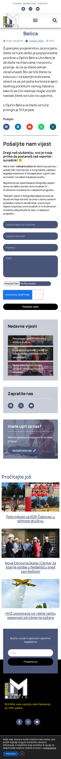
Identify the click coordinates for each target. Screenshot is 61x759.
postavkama (49, 748)
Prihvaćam (10, 754)
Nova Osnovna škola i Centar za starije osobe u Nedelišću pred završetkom (30, 567)
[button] (35, 20)
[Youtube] (38, 9)
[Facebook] (23, 9)
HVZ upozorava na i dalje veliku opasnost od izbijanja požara (30, 615)
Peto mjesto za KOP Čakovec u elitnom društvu (30, 518)
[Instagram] (30, 9)
